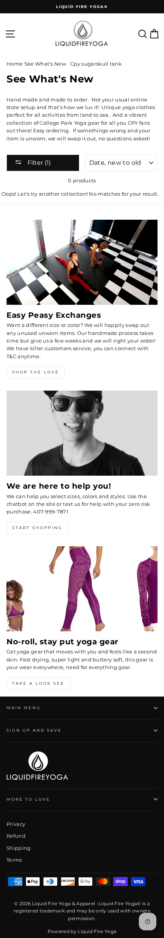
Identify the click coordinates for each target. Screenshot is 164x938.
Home (14, 64)
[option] (82, 7)
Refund (16, 836)
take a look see (38, 683)
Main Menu (23, 708)
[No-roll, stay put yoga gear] (82, 588)
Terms (14, 860)
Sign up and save (34, 730)
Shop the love (35, 372)
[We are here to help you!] (82, 433)
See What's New (45, 64)
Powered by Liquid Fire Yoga (82, 931)
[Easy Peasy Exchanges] (82, 262)
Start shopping (37, 527)
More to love (28, 799)
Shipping (18, 848)
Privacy (15, 824)
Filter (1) (38, 162)
